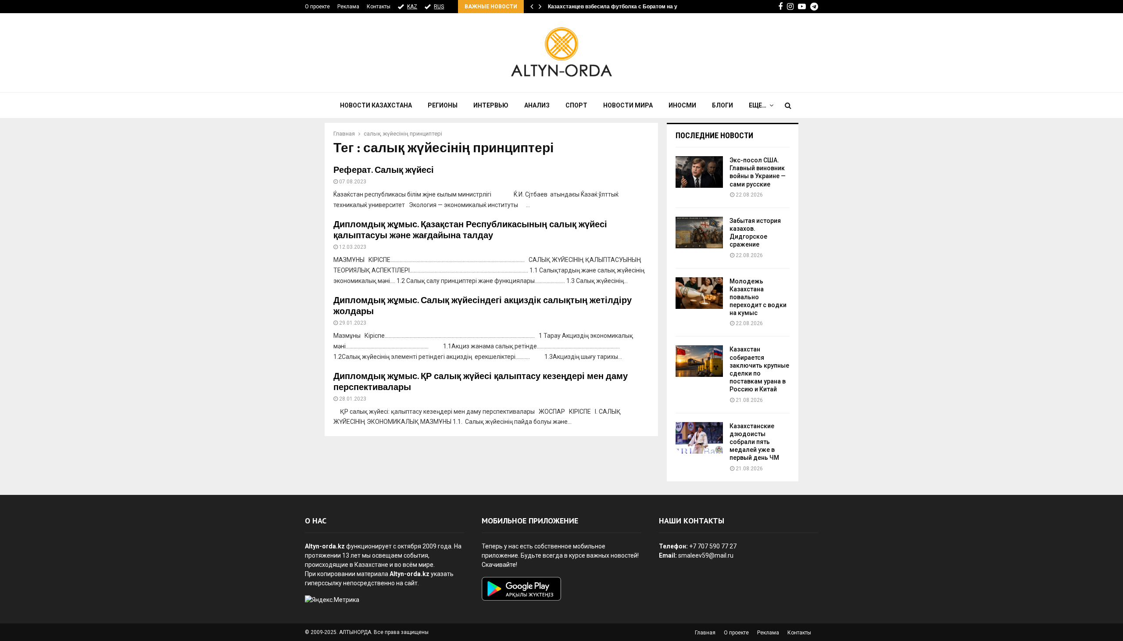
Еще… (757, 105)
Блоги (722, 105)
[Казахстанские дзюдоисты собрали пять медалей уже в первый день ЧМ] (699, 438)
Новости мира (628, 105)
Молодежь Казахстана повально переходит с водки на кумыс (758, 297)
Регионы (443, 105)
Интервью (490, 105)
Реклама (348, 7)
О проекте (317, 7)
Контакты (378, 7)
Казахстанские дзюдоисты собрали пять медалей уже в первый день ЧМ (754, 442)
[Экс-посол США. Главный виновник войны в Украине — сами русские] (699, 172)
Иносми (682, 105)
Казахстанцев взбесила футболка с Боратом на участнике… (626, 6)
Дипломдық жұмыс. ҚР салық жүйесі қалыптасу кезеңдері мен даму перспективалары (480, 382)
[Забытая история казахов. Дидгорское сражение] (699, 232)
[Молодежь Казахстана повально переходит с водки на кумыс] (699, 293)
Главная (705, 633)
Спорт (576, 105)
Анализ (537, 105)
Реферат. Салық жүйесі (383, 170)
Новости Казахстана (376, 105)
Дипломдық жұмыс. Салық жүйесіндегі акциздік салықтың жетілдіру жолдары (482, 306)
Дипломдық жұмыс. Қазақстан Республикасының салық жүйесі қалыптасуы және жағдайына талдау (470, 230)
